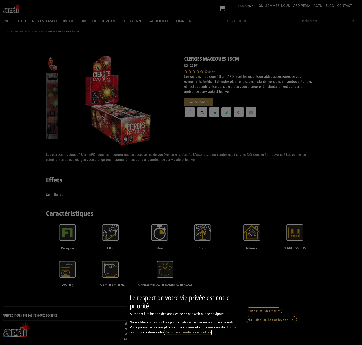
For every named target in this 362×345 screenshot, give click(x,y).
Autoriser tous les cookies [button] (264, 311)
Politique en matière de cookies (188, 332)
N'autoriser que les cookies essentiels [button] (271, 319)
